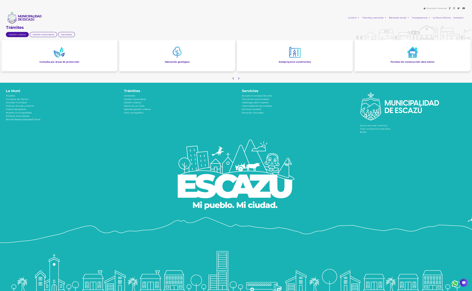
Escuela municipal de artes (257, 95)
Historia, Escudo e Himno (20, 106)
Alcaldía (10, 95)
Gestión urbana (132, 102)
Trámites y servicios (373, 17)
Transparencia (420, 17)
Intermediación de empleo (257, 106)
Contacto (458, 17)
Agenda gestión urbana (137, 109)
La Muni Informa (442, 17)
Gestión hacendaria (135, 99)
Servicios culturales (253, 112)
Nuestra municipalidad (19, 112)
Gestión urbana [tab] (17, 34)
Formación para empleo (255, 99)
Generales (129, 95)
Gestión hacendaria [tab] (43, 34)
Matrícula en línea (134, 106)
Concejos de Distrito (17, 99)
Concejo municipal (16, 102)
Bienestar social (397, 17)
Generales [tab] (66, 34)
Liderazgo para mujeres (255, 102)
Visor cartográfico (133, 112)
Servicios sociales (251, 109)
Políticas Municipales (18, 116)
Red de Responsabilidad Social (23, 119)
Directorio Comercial (436, 8)
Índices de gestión (16, 109)
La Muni (352, 17)
